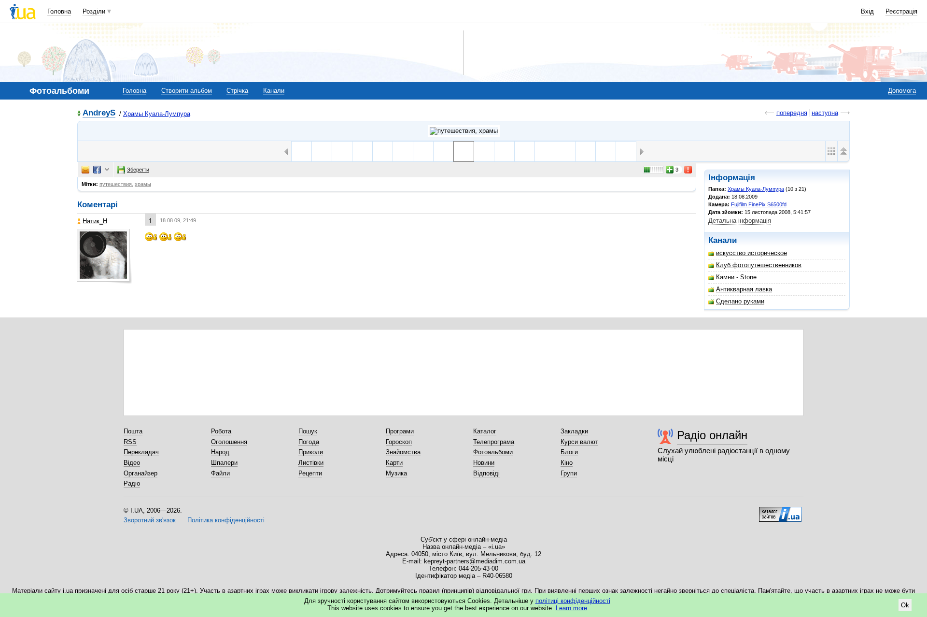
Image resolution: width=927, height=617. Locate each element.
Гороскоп (399, 441)
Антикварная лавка (744, 289)
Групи (569, 473)
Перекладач (141, 452)
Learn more (571, 608)
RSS (130, 441)
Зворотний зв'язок (150, 520)
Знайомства (403, 452)
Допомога (902, 90)
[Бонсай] (484, 151)
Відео (132, 462)
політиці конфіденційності (572, 600)
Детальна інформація (739, 220)
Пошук (307, 431)
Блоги (569, 452)
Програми (400, 431)
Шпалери (224, 462)
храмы (143, 184)
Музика (396, 473)
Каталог (484, 431)
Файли (220, 473)
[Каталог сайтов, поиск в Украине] (780, 511)
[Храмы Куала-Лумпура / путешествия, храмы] (464, 131)
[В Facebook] (97, 169)
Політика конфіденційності (226, 520)
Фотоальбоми (493, 452)
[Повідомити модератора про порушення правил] (688, 169)
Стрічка (237, 90)
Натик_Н (95, 221)
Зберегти (138, 169)
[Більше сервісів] (107, 170)
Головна (59, 11)
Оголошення (229, 441)
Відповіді (486, 473)
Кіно (567, 462)
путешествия (115, 184)
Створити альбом (186, 90)
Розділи (94, 11)
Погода (308, 441)
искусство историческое (751, 253)
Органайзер (140, 473)
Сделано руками (740, 301)
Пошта (133, 431)
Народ (220, 452)
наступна (825, 112)
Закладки (574, 431)
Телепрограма (493, 441)
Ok (905, 605)
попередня (791, 112)
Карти (394, 462)
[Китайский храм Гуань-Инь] (301, 151)
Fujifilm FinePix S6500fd (759, 204)
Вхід (867, 11)
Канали (273, 90)
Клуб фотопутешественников (758, 265)
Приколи (310, 452)
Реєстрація (901, 11)
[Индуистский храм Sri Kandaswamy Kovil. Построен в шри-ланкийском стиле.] (544, 151)
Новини (483, 462)
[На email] (85, 169)
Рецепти (310, 473)
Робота (221, 431)
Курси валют (579, 441)
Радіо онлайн (712, 435)
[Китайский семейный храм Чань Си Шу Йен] (423, 151)
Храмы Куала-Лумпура (156, 113)
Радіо (132, 483)
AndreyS (99, 113)
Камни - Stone (736, 277)
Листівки (310, 462)
